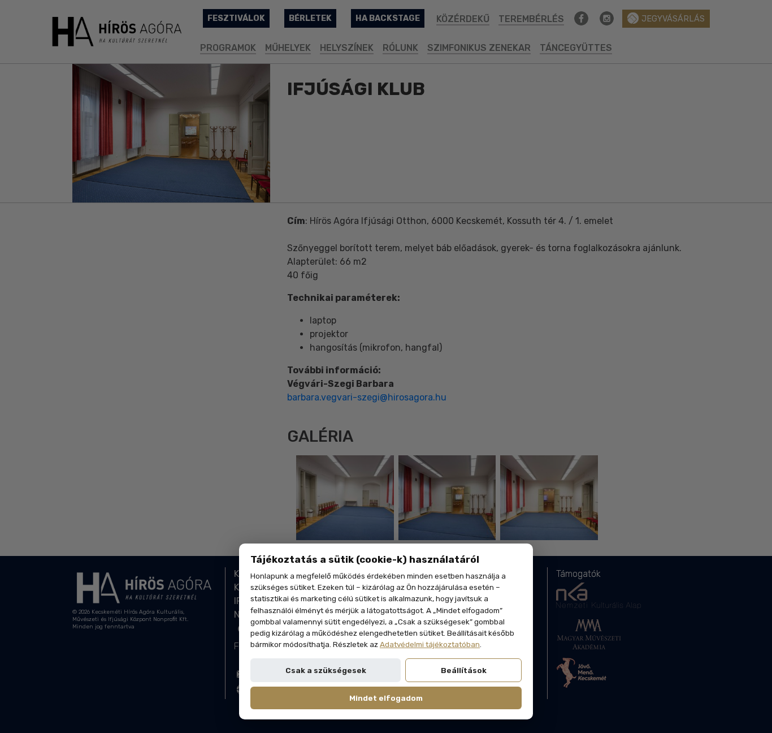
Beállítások (464, 670)
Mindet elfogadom (386, 697)
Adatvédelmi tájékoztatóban (430, 644)
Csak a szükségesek (325, 670)
